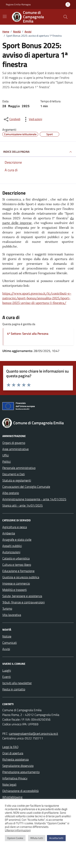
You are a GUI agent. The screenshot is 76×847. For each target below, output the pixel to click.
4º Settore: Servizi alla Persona (27, 333)
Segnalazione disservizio (18, 765)
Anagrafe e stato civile (16, 539)
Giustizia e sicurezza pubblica (20, 577)
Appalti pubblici (12, 545)
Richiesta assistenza (15, 759)
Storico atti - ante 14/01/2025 (22, 505)
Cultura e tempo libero (16, 564)
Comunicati (9, 642)
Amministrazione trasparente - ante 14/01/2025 (34, 499)
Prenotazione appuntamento (21, 772)
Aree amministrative (15, 449)
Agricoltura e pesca (14, 527)
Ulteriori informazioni (18, 830)
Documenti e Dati (13, 474)
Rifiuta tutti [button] (36, 838)
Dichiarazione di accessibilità (20, 790)
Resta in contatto (13, 689)
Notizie (6, 636)
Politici (6, 461)
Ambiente (8, 533)
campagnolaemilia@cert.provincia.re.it (33, 733)
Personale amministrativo (18, 467)
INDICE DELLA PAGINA (16, 152)
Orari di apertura (12, 753)
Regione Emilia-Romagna (18, 4)
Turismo (7, 608)
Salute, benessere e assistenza (22, 596)
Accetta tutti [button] (56, 838)
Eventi (6, 676)
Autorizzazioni (11, 552)
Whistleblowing (12, 797)
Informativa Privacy (14, 778)
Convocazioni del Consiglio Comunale (26, 486)
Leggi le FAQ (10, 747)
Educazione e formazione (18, 571)
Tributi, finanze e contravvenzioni (23, 602)
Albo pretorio (10, 493)
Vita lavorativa (11, 614)
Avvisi (6, 649)
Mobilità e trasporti (14, 589)
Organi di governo (13, 442)
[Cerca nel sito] (65, 17)
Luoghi (6, 670)
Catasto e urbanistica (16, 558)
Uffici (5, 455)
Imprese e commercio (16, 583)
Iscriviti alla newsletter (17, 683)
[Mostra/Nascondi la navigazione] (4, 16)
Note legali (9, 784)
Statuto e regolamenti (16, 480)
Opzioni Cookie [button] (15, 838)
